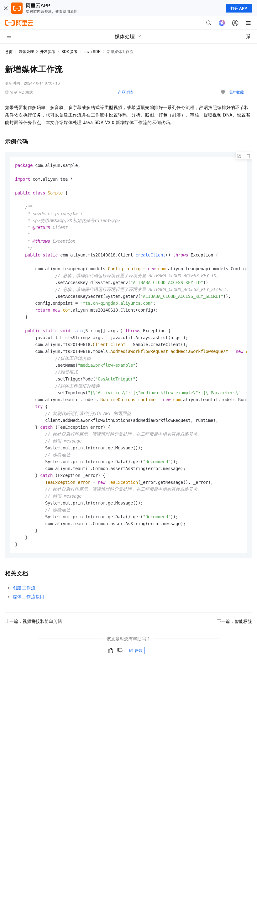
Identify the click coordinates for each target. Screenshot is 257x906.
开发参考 (47, 51)
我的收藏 (236, 92)
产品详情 (125, 92)
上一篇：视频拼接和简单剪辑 (33, 621)
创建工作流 (24, 587)
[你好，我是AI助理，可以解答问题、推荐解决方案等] (221, 22)
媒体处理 (26, 51)
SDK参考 (69, 51)
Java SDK (92, 51)
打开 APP (239, 8)
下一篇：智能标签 (234, 621)
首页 (9, 51)
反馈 (138, 650)
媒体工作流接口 (29, 596)
